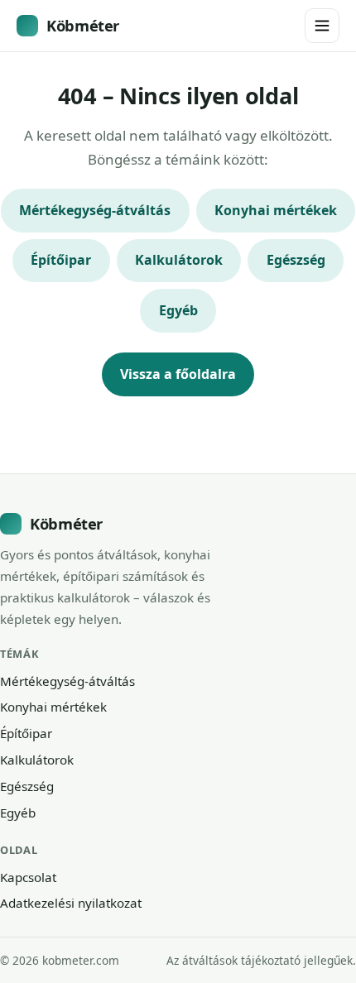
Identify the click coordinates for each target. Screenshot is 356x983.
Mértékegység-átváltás (95, 210)
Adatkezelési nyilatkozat (71, 902)
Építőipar (61, 260)
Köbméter (82, 25)
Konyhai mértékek (275, 210)
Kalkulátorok (179, 260)
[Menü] (322, 25)
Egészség (296, 260)
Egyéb (178, 310)
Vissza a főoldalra (178, 374)
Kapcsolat (28, 877)
